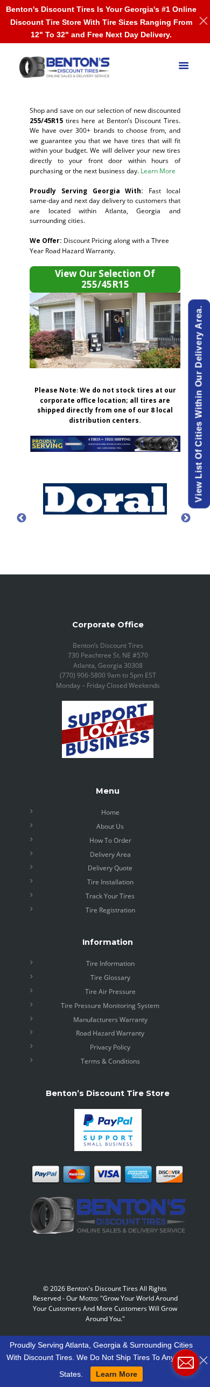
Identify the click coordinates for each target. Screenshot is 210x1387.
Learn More (158, 170)
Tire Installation (110, 882)
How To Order (110, 840)
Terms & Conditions (110, 1061)
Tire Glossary (110, 977)
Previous (21, 517)
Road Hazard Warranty (110, 1033)
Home (110, 812)
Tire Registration (110, 910)
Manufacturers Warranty (110, 1019)
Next (185, 517)
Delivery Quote (110, 867)
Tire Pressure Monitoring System (110, 1005)
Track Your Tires (110, 896)
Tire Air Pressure (110, 991)
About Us (110, 826)
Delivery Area (110, 854)
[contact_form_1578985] (185, 1362)
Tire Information (110, 963)
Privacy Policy (110, 1047)
